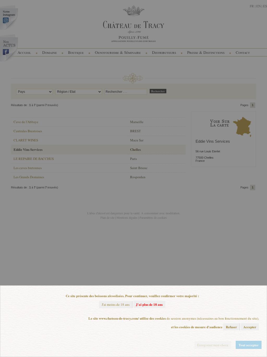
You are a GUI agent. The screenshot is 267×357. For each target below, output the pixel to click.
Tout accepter (249, 344)
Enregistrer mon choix (212, 345)
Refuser (231, 326)
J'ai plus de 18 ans (149, 304)
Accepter (249, 326)
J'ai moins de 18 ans (116, 304)
